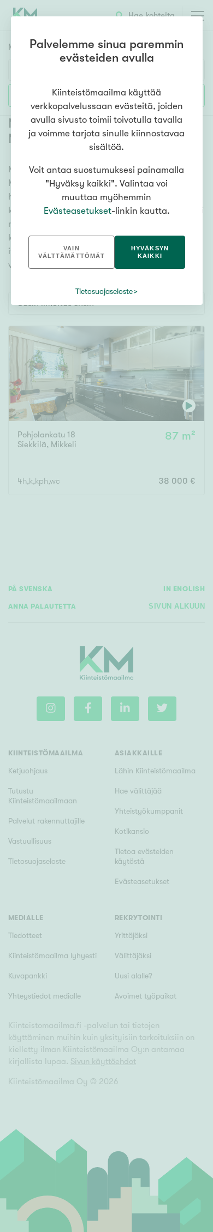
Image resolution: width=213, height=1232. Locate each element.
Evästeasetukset (77, 211)
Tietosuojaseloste (104, 291)
